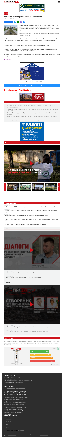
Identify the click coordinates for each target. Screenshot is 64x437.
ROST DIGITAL (44, 435)
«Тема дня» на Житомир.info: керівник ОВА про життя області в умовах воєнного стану (27, 327)
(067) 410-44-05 (11, 379)
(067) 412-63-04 (20, 388)
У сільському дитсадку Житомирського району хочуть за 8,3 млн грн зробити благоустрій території (30, 120)
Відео (6, 142)
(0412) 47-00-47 (11, 388)
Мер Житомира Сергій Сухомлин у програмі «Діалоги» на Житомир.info (23, 277)
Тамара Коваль (19, 382)
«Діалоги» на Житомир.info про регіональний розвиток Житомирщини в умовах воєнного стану (29, 272)
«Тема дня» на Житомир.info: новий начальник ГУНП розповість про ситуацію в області (27, 331)
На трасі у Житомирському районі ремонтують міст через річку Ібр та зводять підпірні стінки (26, 215)
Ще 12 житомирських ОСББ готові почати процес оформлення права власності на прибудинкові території (29, 207)
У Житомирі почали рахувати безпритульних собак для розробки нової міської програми (25, 224)
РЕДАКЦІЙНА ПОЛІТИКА (11, 415)
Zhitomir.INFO (12, 435)
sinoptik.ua (21, 430)
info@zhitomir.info (15, 377)
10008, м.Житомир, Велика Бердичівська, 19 (20, 380)
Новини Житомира (10, 203)
